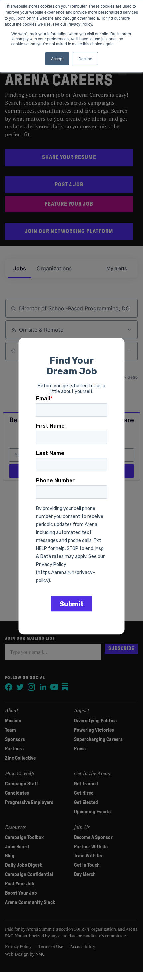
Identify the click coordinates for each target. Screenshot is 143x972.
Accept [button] (57, 58)
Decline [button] (85, 58)
